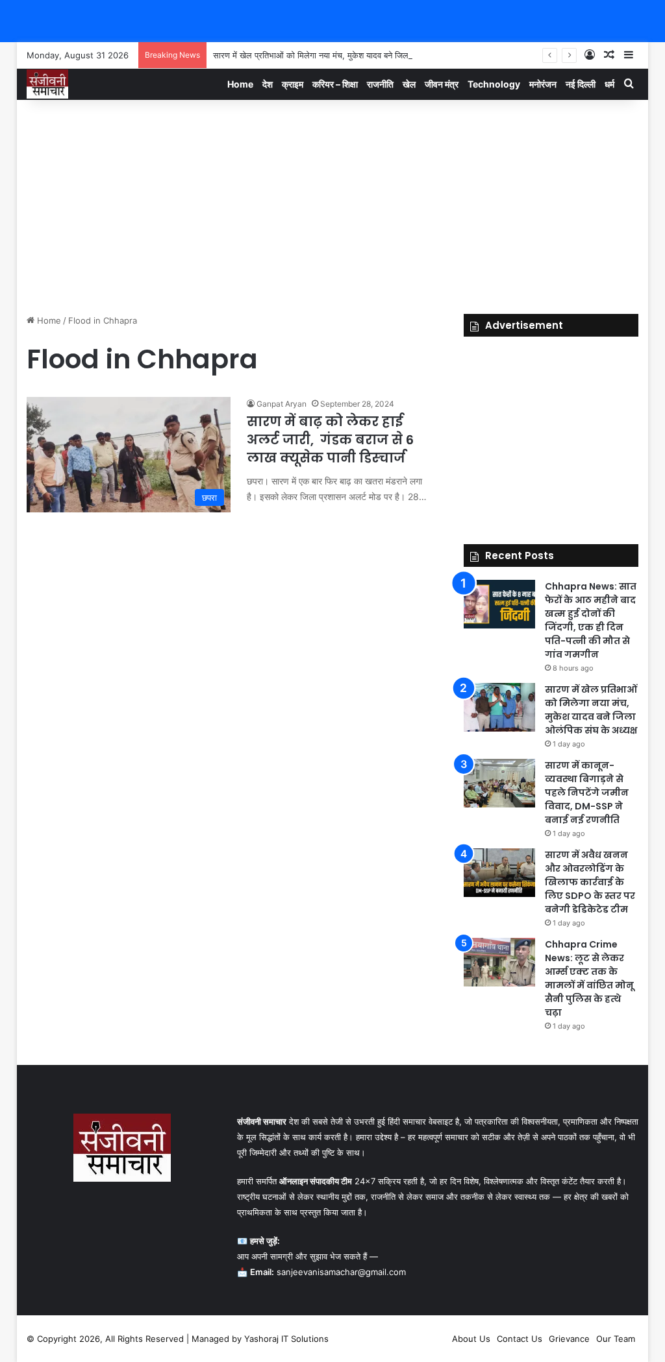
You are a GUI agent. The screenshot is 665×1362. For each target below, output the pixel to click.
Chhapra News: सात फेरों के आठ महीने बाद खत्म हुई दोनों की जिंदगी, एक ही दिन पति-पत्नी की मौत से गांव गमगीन (590, 620)
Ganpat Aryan (282, 404)
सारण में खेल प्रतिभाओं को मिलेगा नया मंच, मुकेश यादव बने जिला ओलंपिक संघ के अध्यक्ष (348, 55)
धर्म (609, 84)
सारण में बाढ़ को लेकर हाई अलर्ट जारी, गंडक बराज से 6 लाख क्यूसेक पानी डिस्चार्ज (330, 439)
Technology (494, 84)
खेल (409, 84)
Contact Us (519, 1338)
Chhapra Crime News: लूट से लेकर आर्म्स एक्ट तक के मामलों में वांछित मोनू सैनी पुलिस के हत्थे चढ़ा (589, 978)
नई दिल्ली (581, 84)
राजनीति (380, 84)
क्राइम (292, 84)
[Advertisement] (333, 203)
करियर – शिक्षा (335, 84)
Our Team (615, 1338)
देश (267, 84)
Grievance (569, 1338)
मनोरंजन (543, 84)
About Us (471, 1338)
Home (240, 84)
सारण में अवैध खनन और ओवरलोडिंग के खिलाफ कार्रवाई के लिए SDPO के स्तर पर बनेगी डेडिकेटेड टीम (590, 882)
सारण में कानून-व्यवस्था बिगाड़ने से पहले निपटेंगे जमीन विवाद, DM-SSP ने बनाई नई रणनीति (587, 792)
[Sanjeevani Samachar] (47, 84)
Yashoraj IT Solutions (286, 1338)
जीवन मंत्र (441, 84)
